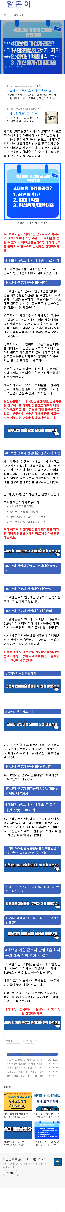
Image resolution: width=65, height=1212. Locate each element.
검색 (51, 6)
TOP (58, 1209)
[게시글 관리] (19, 1041)
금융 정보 (19, 15)
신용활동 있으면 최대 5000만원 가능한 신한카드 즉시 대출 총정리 (25, 1073)
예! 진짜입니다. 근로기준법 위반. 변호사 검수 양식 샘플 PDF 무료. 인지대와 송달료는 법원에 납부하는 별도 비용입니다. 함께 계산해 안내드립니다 (23, 119)
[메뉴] (58, 6)
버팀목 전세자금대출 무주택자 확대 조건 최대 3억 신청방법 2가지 (25, 1065)
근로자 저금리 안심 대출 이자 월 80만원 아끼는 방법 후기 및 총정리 (25, 1077)
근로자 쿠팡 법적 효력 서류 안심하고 (29, 90)
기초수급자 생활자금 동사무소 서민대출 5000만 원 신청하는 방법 (25, 1061)
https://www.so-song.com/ (21, 108)
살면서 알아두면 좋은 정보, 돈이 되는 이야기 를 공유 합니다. (25, 1165)
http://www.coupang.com (21, 86)
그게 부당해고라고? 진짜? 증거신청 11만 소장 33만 (22, 113)
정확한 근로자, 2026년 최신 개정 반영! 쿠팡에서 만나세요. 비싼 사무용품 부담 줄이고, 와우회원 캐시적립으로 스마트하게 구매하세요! (32, 96)
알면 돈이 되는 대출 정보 (19, 1054)
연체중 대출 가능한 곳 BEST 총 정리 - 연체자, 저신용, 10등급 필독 (25, 1069)
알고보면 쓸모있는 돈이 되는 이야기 (25, 1159)
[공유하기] (15, 1041)
